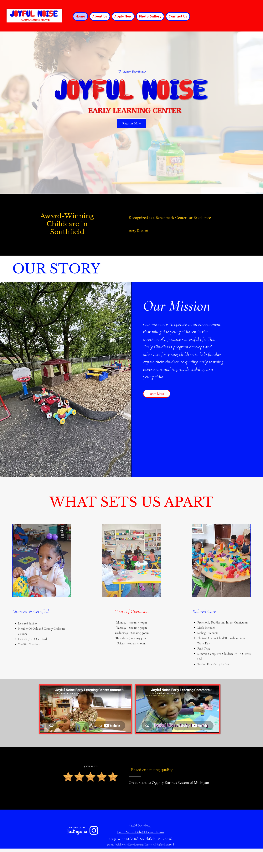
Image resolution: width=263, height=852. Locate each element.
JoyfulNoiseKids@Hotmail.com (140, 832)
